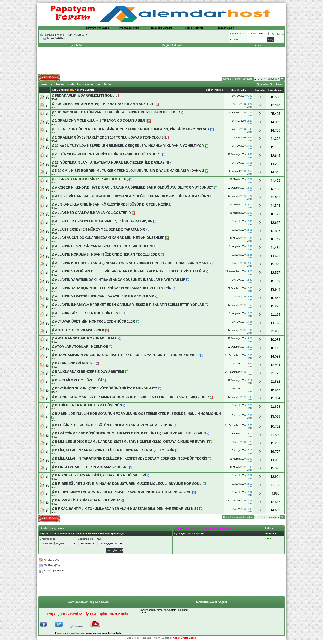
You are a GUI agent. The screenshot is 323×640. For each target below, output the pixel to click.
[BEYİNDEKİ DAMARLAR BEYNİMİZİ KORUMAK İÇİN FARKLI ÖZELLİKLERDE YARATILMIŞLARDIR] (211, 397)
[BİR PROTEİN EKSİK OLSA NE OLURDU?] (122, 500)
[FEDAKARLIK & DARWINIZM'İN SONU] (117, 95)
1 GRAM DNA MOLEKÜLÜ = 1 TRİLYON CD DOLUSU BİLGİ (101, 120)
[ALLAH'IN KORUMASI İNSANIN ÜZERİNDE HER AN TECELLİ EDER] (162, 254)
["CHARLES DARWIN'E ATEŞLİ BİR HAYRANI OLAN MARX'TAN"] (157, 104)
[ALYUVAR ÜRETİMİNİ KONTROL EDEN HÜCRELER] (137, 321)
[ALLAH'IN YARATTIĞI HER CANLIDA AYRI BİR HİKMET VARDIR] (156, 296)
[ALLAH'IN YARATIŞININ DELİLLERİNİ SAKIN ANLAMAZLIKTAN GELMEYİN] (173, 288)
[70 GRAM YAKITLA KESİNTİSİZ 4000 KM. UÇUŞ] (130, 179)
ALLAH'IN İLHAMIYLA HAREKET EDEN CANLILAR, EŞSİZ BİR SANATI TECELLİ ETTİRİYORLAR (129, 304)
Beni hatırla (278, 34)
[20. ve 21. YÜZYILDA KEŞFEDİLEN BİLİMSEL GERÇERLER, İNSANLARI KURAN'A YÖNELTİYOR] (206, 146)
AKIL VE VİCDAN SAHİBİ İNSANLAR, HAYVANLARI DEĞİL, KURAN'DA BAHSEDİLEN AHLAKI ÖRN (132, 196)
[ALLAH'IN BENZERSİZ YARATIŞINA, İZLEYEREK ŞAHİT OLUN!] (155, 246)
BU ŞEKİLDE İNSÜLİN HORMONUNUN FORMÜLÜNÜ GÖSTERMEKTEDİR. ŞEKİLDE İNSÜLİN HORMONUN (138, 413)
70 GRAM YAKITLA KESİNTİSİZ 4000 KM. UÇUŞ (92, 179)
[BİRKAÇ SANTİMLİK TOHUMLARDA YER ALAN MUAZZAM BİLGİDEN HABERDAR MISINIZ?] (200, 508)
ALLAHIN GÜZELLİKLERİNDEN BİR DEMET (89, 313)
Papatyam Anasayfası (97, 28)
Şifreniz (234, 39)
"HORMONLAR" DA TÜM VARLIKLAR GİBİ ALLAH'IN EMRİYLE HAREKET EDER (117, 112)
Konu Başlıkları (60, 89)
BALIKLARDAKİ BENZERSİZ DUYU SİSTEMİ (89, 371)
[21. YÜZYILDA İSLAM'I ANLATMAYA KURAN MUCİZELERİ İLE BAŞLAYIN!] (171, 162)
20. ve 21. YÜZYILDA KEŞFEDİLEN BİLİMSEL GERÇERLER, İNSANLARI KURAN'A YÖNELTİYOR (129, 146)
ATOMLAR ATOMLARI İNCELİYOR (81, 346)
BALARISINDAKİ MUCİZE (75, 363)
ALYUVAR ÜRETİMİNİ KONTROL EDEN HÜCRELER (95, 321)
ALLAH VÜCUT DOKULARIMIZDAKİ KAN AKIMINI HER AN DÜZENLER (110, 238)
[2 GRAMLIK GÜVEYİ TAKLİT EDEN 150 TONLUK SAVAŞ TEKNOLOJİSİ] (167, 137)
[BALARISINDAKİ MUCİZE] (97, 363)
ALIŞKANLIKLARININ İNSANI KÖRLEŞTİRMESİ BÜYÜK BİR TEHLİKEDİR (112, 204)
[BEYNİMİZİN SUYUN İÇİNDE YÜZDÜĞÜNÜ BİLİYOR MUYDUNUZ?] (159, 388)
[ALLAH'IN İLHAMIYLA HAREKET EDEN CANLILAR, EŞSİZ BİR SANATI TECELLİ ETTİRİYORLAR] (206, 304)
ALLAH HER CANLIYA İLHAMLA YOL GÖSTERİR (93, 213)
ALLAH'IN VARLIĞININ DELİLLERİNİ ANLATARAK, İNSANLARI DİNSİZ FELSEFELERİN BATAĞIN (130, 271)
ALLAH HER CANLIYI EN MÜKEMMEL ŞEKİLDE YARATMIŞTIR (104, 221)
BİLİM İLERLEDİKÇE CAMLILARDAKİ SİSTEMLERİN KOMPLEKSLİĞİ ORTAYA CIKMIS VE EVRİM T (132, 441)
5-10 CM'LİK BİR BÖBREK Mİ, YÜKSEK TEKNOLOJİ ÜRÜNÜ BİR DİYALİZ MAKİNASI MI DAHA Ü (129, 171)
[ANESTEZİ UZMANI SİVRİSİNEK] (107, 330)
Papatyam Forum (129, 28)
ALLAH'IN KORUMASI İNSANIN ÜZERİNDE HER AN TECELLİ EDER (107, 254)
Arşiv (157, 637)
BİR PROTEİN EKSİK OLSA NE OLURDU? (87, 500)
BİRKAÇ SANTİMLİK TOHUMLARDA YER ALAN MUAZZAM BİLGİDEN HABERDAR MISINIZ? (126, 508)
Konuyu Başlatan (85, 89)
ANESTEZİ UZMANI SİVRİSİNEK (80, 330)
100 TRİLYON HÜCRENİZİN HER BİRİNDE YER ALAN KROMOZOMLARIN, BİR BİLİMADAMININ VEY (132, 129)
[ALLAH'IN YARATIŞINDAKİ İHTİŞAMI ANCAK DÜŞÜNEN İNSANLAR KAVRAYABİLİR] (187, 279)
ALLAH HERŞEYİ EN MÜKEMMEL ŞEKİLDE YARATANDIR (100, 229)
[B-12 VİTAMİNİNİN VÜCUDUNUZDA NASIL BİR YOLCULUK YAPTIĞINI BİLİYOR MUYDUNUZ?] (201, 355)
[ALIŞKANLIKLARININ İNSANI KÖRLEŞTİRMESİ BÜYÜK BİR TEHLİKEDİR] (170, 204)
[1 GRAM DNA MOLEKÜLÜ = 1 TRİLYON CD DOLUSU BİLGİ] (149, 120)
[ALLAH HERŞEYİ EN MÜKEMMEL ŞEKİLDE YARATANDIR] (147, 229)
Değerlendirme (214, 89)
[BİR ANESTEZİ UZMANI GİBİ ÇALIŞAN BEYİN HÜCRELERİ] (148, 475)
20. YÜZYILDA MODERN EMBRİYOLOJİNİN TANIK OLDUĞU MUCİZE (108, 154)
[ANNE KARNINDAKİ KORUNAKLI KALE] (119, 338)
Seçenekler (263, 84)
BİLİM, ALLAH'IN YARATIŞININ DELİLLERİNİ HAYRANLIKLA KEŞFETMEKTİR (114, 450)
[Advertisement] (161, 61)
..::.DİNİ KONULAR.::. (76, 35)
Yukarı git (167, 637)
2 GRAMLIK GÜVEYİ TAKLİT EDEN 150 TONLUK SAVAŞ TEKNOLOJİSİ (110, 137)
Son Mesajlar (238, 90)
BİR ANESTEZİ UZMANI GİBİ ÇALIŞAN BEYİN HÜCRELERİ (100, 475)
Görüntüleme (275, 90)
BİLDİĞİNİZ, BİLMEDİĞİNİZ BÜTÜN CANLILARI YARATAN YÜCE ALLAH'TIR (113, 425)
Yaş (99, 538)
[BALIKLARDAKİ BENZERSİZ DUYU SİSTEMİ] (126, 371)
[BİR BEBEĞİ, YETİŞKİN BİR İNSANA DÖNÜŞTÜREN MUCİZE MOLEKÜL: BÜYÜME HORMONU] (204, 483)
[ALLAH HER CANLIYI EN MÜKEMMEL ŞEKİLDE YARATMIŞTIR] (154, 221)
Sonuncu (273, 79)
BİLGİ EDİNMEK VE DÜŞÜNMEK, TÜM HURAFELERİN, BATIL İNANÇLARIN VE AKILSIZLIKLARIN (131, 433)
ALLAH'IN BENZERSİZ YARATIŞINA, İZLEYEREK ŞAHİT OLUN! (104, 246)
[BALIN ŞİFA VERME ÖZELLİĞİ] (104, 380)
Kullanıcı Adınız (238, 33)
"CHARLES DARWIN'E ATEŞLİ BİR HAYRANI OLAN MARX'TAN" (105, 104)
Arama (279, 84)
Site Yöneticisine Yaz (139, 637)
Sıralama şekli (47, 538)
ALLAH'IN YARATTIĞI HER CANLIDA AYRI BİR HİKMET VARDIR (104, 296)
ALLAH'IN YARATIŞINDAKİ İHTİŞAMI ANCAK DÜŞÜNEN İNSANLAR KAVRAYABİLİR (120, 279)
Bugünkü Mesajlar (161, 28)
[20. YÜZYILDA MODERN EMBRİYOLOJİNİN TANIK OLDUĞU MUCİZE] (163, 154)
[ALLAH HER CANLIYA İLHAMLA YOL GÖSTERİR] (133, 213)
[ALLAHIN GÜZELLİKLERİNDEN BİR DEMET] (125, 313)
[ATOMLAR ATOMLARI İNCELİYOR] (110, 346)
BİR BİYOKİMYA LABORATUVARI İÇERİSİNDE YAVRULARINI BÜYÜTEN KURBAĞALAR (123, 492)
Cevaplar (260, 90)
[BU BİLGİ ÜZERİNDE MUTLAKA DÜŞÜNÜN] (124, 405)
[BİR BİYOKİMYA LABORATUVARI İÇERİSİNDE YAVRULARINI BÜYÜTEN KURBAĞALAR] (194, 492)
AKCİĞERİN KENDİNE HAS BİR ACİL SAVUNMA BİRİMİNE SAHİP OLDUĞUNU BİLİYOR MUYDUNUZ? (134, 187)
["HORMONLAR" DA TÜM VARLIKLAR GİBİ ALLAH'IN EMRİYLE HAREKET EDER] (182, 112)
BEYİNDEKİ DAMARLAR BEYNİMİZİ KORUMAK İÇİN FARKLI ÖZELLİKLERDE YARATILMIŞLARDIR (132, 397)
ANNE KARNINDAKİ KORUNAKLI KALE (86, 338)
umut (54, 98)
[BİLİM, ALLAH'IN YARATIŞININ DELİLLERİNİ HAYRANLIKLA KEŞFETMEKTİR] (176, 450)
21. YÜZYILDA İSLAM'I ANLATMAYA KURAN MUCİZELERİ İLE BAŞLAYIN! (112, 162)
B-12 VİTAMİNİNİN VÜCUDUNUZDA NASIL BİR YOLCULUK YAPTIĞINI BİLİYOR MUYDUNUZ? (127, 355)
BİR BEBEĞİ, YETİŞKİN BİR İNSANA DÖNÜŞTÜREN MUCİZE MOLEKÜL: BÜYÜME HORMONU (128, 483)
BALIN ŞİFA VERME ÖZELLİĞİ (78, 380)
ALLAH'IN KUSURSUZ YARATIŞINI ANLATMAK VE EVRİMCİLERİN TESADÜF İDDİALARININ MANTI (132, 263)
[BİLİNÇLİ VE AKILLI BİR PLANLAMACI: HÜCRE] (130, 467)
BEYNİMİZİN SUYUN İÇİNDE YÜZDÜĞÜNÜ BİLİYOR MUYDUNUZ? (106, 388)
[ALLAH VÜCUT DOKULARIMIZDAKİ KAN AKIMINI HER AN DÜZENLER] (167, 238)
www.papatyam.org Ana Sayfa (88, 602)
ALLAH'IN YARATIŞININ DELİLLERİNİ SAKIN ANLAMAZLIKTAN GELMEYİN (113, 288)
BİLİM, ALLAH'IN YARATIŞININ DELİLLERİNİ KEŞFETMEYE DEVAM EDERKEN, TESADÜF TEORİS (131, 458)
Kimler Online (226, 28)
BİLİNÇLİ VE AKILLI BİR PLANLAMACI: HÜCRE (92, 467)
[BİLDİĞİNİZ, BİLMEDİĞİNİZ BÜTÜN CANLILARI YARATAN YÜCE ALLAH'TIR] (174, 425)
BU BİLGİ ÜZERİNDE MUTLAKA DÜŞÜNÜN (88, 405)
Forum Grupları (194, 28)
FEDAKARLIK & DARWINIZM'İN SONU (85, 95)
